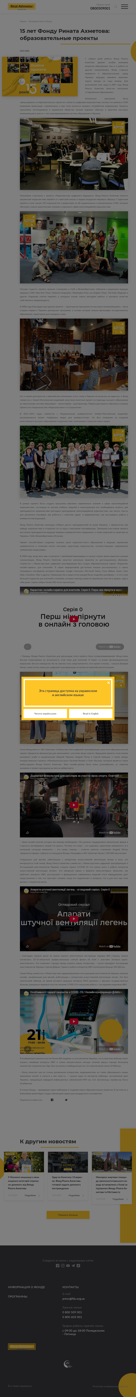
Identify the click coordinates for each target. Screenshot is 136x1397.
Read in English (91, 713)
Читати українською (45, 713)
